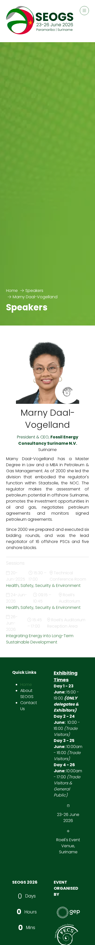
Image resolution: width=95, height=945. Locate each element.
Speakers (34, 290)
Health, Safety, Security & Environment (43, 585)
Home (12, 290)
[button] (84, 10)
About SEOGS (26, 694)
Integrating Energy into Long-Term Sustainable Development (39, 639)
